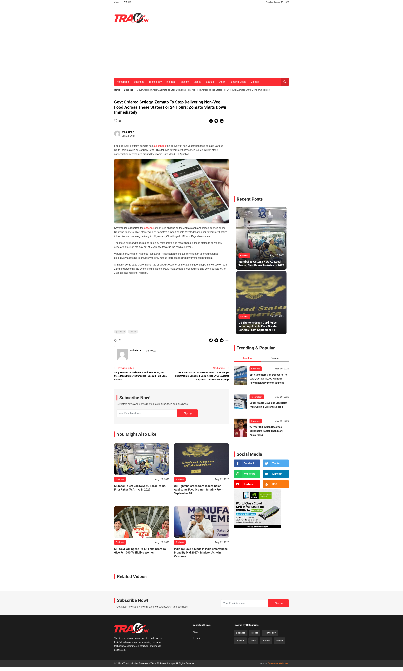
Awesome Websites (278, 663)
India (253, 640)
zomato (133, 331)
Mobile (197, 81)
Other (222, 81)
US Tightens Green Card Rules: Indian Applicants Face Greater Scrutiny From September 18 (198, 489)
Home (117, 90)
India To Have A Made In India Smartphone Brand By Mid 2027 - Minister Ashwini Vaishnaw (201, 552)
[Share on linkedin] (222, 120)
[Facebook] (247, 463)
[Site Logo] (131, 18)
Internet (170, 81)
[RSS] (275, 484)
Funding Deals (238, 81)
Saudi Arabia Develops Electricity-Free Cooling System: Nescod (269, 404)
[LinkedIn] (275, 474)
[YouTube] (247, 484)
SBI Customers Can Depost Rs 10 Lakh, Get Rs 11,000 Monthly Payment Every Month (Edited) (268, 378)
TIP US (127, 2)
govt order (120, 331)
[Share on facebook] (211, 120)
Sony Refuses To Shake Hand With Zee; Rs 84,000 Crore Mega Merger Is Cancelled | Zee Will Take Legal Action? (140, 376)
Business (139, 81)
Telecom (184, 81)
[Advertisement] (231, 17)
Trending (247, 358)
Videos (255, 81)
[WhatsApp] (247, 474)
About (116, 2)
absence (149, 228)
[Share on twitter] (216, 120)
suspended (159, 146)
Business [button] (128, 90)
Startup (210, 81)
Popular (275, 358)
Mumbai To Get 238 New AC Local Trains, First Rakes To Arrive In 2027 (140, 487)
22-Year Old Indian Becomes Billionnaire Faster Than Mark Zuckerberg (266, 431)
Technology (155, 81)
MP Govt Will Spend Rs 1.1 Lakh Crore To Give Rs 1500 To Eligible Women (140, 550)
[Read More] (141, 459)
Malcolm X (128, 132)
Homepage (122, 81)
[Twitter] (275, 463)
